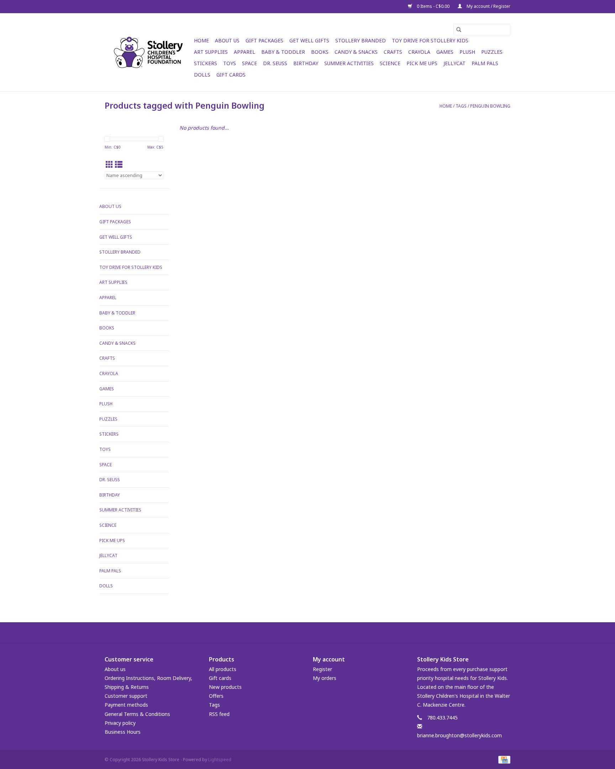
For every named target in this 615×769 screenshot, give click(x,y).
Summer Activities (349, 63)
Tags (461, 106)
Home (201, 40)
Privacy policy (120, 722)
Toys (229, 63)
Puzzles (492, 51)
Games (444, 51)
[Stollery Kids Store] (148, 52)
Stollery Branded (360, 40)
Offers (216, 695)
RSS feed (219, 714)
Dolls (202, 74)
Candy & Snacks (356, 51)
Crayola (419, 51)
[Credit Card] (503, 759)
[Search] (458, 29)
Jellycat (454, 63)
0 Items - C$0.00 (433, 6)
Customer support (126, 695)
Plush (467, 51)
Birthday (305, 63)
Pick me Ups (421, 63)
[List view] (118, 165)
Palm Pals (485, 63)
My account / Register (488, 6)
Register (322, 669)
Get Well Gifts (309, 40)
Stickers (205, 63)
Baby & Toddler (283, 51)
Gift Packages (264, 40)
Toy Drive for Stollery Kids (430, 40)
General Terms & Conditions (137, 714)
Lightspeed (219, 760)
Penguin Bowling (490, 106)
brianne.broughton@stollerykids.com (459, 735)
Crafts (393, 51)
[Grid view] (109, 165)
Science (390, 63)
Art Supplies (211, 51)
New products (225, 687)
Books (319, 51)
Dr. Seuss (275, 63)
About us (115, 669)
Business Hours (123, 731)
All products (222, 669)
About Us (227, 40)
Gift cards (231, 74)
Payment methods (126, 704)
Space (249, 63)
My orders (324, 678)
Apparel (244, 51)
